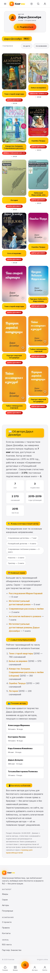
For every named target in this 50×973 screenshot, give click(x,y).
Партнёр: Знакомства (11, 950)
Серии (5, 900)
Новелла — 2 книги (16, 558)
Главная (5, 970)
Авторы (35, 970)
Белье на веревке (18, 661)
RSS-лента (7, 944)
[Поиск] (38, 4)
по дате (26, 46)
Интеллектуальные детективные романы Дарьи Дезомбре (24, 627)
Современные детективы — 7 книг (22, 538)
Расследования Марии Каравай (25, 593)
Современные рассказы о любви (26, 608)
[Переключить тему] (31, 4)
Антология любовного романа (25, 616)
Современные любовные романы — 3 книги (23, 550)
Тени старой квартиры (21, 653)
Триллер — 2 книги (16, 563)
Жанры (15, 970)
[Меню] (5, 4)
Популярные (7, 911)
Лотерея (13, 691)
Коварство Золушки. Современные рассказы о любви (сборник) (26, 672)
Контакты (6, 933)
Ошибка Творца (17, 683)
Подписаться (26, 27)
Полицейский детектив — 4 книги (22, 544)
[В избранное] (23, 85)
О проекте (7, 922)
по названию (41, 46)
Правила (6, 928)
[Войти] (45, 4)
